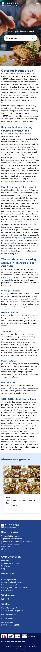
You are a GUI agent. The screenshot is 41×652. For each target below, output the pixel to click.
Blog (3, 569)
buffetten (20, 142)
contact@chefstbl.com (11, 614)
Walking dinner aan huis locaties (15, 587)
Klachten (5, 549)
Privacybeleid (7, 546)
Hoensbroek (11, 38)
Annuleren (6, 552)
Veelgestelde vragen (10, 536)
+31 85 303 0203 (8, 618)
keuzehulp (8, 280)
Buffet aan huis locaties (11, 582)
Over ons (5, 561)
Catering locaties (8, 580)
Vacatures (5, 566)
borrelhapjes (6, 243)
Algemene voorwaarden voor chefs (16, 541)
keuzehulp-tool (8, 251)
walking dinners (25, 238)
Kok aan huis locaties (10, 585)
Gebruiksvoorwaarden (10, 544)
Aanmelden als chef (10, 563)
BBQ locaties (7, 590)
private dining (11, 238)
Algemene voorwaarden (11, 539)
